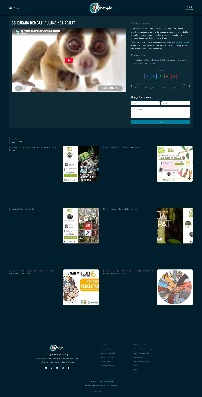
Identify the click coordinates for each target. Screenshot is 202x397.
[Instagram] (63, 368)
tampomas (151, 63)
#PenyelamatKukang (180, 42)
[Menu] (10, 7)
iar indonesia (149, 60)
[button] (147, 76)
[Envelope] (68, 368)
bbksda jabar (138, 60)
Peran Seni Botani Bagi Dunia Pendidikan (121, 147)
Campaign (145, 23)
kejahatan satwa (168, 60)
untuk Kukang (189, 9)
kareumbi (158, 60)
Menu (16, 7)
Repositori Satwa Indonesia (21, 209)
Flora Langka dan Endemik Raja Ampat (120, 209)
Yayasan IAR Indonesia (106, 381)
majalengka (142, 63)
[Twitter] (51, 368)
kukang (178, 60)
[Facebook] (46, 368)
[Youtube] (57, 368)
